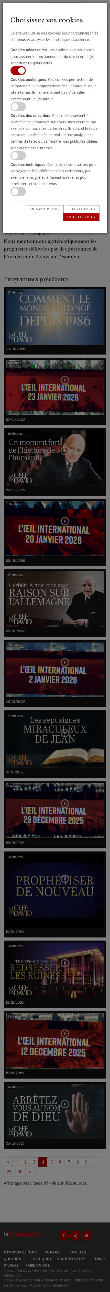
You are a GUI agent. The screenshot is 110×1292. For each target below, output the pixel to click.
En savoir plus (45, 209)
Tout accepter (81, 217)
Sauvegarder (83, 209)
